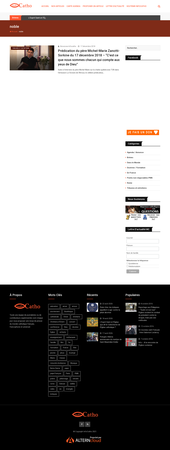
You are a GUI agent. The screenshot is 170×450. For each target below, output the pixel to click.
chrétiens (76, 317)
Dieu (66, 327)
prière (52, 379)
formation (54, 348)
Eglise (52, 332)
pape (67, 368)
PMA (77, 373)
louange (72, 353)
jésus (62, 353)
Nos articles (57, 6)
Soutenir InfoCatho (136, 6)
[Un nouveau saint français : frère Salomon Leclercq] (131, 329)
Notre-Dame (55, 368)
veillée (72, 384)
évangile (69, 389)
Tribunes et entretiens (137, 188)
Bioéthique (68, 311)
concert (72, 322)
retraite (76, 379)
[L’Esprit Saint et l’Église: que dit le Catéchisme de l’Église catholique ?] (92, 322)
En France (131, 173)
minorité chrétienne (58, 363)
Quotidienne (133, 263)
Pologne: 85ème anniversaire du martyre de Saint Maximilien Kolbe (111, 339)
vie (60, 389)
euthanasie (70, 337)
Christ (65, 317)
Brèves (130, 157)
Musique (73, 363)
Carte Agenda (73, 6)
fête (74, 348)
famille (53, 342)
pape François (55, 373)
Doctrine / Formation (136, 168)
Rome (129, 183)
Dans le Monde (133, 162)
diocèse (75, 327)
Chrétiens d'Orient (57, 322)
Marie (52, 358)
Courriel (129, 238)
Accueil (45, 6)
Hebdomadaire (134, 266)
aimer (65, 306)
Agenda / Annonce (135, 152)
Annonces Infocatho (68, 46)
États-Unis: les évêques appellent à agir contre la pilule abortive (110, 310)
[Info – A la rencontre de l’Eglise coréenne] (131, 342)
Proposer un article (93, 6)
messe (62, 358)
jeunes (53, 353)
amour (74, 306)
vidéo (52, 389)
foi (69, 342)
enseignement (56, 337)
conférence (54, 327)
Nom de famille (132, 253)
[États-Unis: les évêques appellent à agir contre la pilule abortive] (92, 307)
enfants (63, 332)
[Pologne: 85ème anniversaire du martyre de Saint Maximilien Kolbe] (92, 336)
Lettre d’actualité (115, 6)
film (61, 342)
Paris (68, 373)
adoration (54, 306)
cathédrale (54, 317)
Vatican (62, 384)
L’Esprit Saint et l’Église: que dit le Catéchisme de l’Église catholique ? (110, 324)
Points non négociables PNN (139, 178)
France (65, 348)
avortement (55, 311)
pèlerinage (64, 379)
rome (52, 384)
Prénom (129, 245)
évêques (53, 394)
